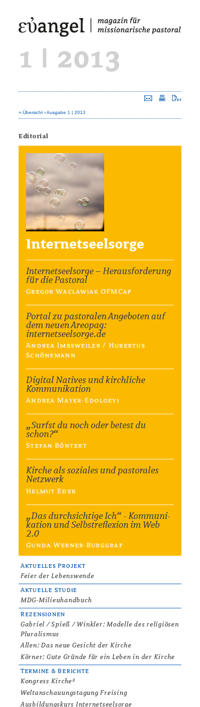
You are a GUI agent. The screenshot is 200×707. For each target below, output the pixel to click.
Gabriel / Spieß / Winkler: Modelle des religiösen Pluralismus (99, 629)
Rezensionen (42, 614)
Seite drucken (162, 98)
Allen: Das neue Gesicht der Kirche (75, 645)
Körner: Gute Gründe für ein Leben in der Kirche (97, 656)
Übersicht (33, 112)
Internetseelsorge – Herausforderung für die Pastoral (98, 275)
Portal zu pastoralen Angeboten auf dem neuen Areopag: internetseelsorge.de (95, 325)
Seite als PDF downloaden (176, 98)
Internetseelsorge (85, 244)
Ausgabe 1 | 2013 (66, 112)
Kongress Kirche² (47, 681)
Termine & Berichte (54, 670)
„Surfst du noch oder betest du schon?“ (86, 429)
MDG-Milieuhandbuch (56, 600)
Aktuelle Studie (48, 589)
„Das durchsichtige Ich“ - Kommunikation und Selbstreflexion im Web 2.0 (98, 525)
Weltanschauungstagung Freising (73, 692)
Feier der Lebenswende (57, 575)
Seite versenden (148, 98)
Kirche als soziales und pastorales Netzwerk (92, 475)
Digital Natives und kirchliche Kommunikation (85, 384)
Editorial (33, 136)
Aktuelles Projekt (53, 565)
